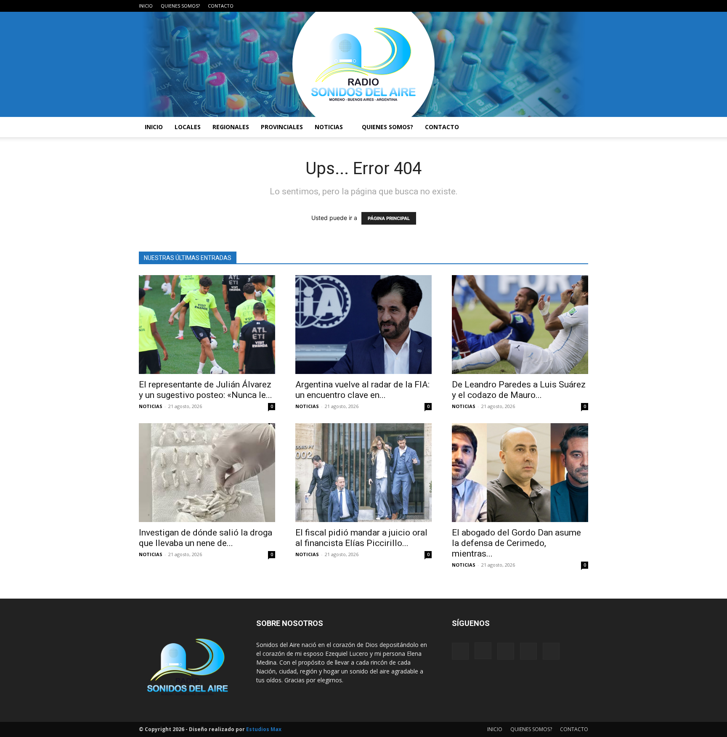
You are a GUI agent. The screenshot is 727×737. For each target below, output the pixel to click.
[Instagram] (540, 6)
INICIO (146, 6)
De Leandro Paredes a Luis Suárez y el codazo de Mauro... (519, 389)
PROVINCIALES (282, 127)
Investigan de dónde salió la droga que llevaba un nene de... (205, 538)
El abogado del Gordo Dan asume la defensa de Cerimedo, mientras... (516, 543)
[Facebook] (526, 6)
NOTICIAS (329, 127)
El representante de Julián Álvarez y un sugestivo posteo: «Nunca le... (205, 389)
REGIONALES (230, 127)
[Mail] (554, 6)
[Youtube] (582, 6)
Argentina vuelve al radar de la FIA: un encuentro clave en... (362, 389)
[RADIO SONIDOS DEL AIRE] (363, 64)
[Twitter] (568, 6)
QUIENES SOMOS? (180, 6)
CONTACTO (220, 6)
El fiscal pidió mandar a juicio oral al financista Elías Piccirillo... (361, 538)
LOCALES (188, 127)
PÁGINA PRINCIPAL (389, 218)
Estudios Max (263, 729)
